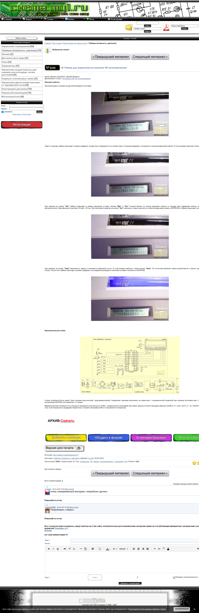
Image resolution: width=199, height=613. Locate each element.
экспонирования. (106, 461)
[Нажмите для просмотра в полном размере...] (130, 394)
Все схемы (57, 43)
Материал (69, 489)
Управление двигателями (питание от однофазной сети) (21, 83)
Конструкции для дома (14, 89)
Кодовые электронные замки (18, 78)
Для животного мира (13, 58)
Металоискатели (11, 96)
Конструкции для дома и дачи (75, 43)
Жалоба (48, 530)
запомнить (8, 112)
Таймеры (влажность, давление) (20, 50)
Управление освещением (15, 46)
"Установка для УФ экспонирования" (76, 78)
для (125, 461)
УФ (91, 461)
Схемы (51, 19)
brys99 (91, 458)
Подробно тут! (61, 528)
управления (84, 461)
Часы (4, 62)
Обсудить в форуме (109, 437)
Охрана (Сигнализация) (14, 92)
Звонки (5, 54)
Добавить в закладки (66, 437)
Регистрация (116, 19)
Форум (30, 19)
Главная (8, 19)
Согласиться (181, 609)
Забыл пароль (17, 114)
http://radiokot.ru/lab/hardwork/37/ (65, 455)
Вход (91, 19)
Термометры (9, 66)
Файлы (71, 19)
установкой (118, 461)
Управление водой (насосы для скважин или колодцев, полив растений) (19, 72)
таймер (96, 461)
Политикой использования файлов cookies (147, 609)
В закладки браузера (151, 437)
